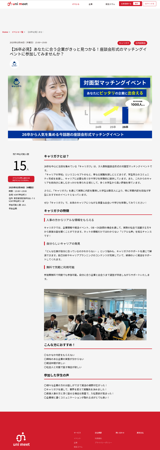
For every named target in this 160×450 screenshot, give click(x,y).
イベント (76, 3)
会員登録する (129, 3)
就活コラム (110, 3)
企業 (90, 3)
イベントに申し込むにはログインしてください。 (21, 179)
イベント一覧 (16, 32)
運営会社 (140, 432)
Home (5, 32)
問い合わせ (120, 432)
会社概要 (98, 432)
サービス (77, 432)
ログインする (149, 3)
